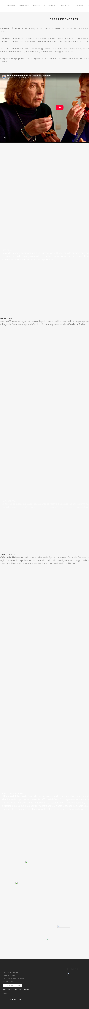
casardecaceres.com (12, 985)
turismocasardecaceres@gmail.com (16, 989)
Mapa (5, 993)
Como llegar (16, 1000)
